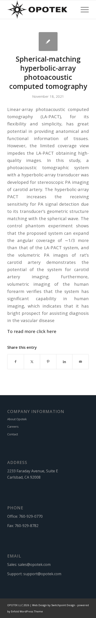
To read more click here (31, 331)
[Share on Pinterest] (48, 361)
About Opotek (17, 419)
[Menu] (82, 9)
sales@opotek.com (34, 564)
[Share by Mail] (80, 361)
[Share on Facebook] (15, 361)
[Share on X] (32, 361)
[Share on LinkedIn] (64, 361)
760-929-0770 (31, 516)
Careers (13, 426)
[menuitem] (82, 9)
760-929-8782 (26, 525)
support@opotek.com (42, 573)
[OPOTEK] (39, 9)
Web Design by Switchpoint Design (53, 605)
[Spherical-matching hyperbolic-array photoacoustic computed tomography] (48, 41)
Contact (12, 434)
